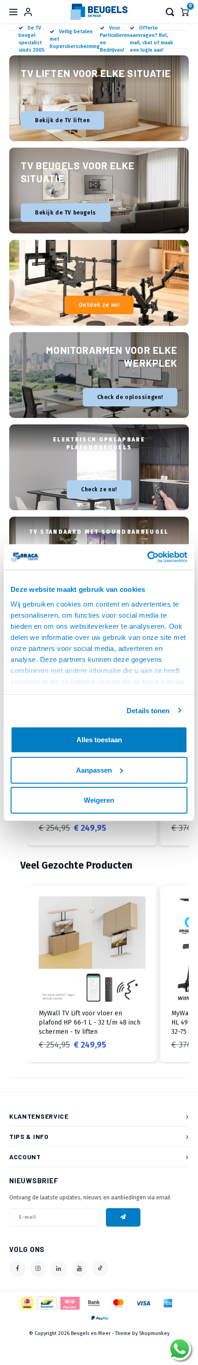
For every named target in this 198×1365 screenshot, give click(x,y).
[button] (18, 973)
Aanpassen (94, 770)
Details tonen (148, 710)
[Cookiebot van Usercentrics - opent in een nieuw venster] (147, 557)
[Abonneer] (123, 1217)
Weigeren (99, 800)
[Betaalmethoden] (26, 1302)
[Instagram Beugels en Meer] (38, 1269)
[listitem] (92, 973)
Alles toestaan (99, 740)
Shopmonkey (154, 1333)
